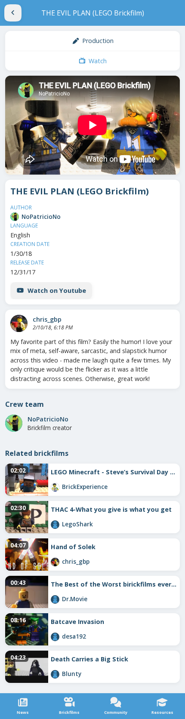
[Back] (13, 13)
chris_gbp (47, 319)
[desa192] (55, 637)
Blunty (71, 674)
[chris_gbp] (19, 323)
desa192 (74, 636)
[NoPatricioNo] (14, 216)
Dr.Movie (74, 599)
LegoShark (77, 524)
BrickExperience (85, 486)
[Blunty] (55, 674)
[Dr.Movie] (55, 599)
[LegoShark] (55, 524)
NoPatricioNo (41, 216)
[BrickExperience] (55, 487)
